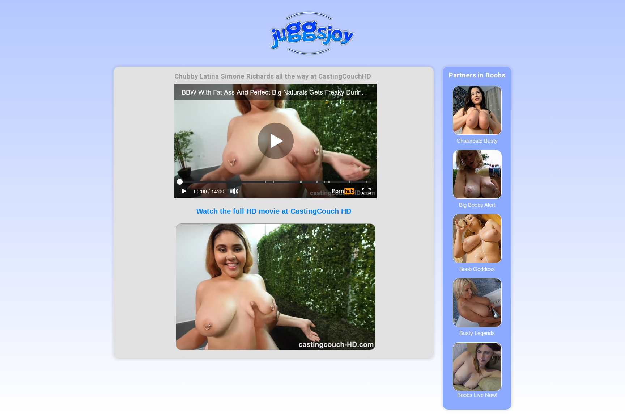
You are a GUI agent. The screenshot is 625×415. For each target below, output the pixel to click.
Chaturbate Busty (477, 141)
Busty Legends (477, 333)
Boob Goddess (477, 269)
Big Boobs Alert (477, 205)
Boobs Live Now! (477, 395)
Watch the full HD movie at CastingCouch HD (273, 211)
